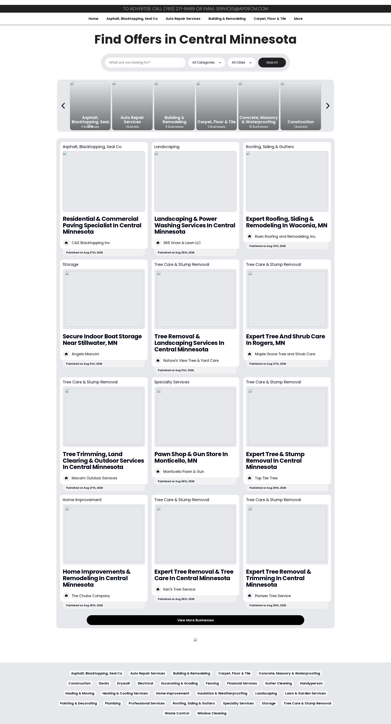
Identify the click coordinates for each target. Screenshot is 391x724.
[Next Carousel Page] (327, 106)
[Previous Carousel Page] (63, 106)
